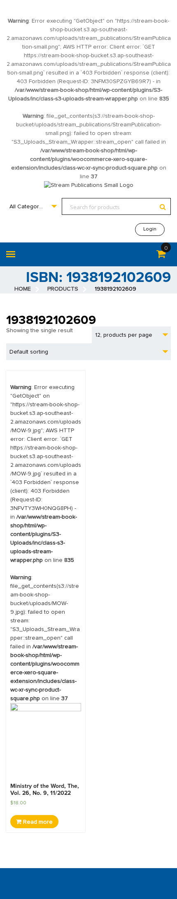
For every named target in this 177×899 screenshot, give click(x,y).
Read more (37, 822)
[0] (160, 256)
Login (149, 229)
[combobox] (33, 206)
